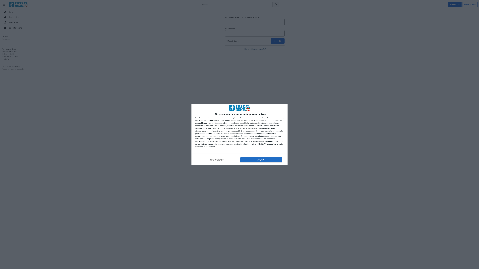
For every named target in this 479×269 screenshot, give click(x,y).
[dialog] (239, 134)
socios (218, 118)
